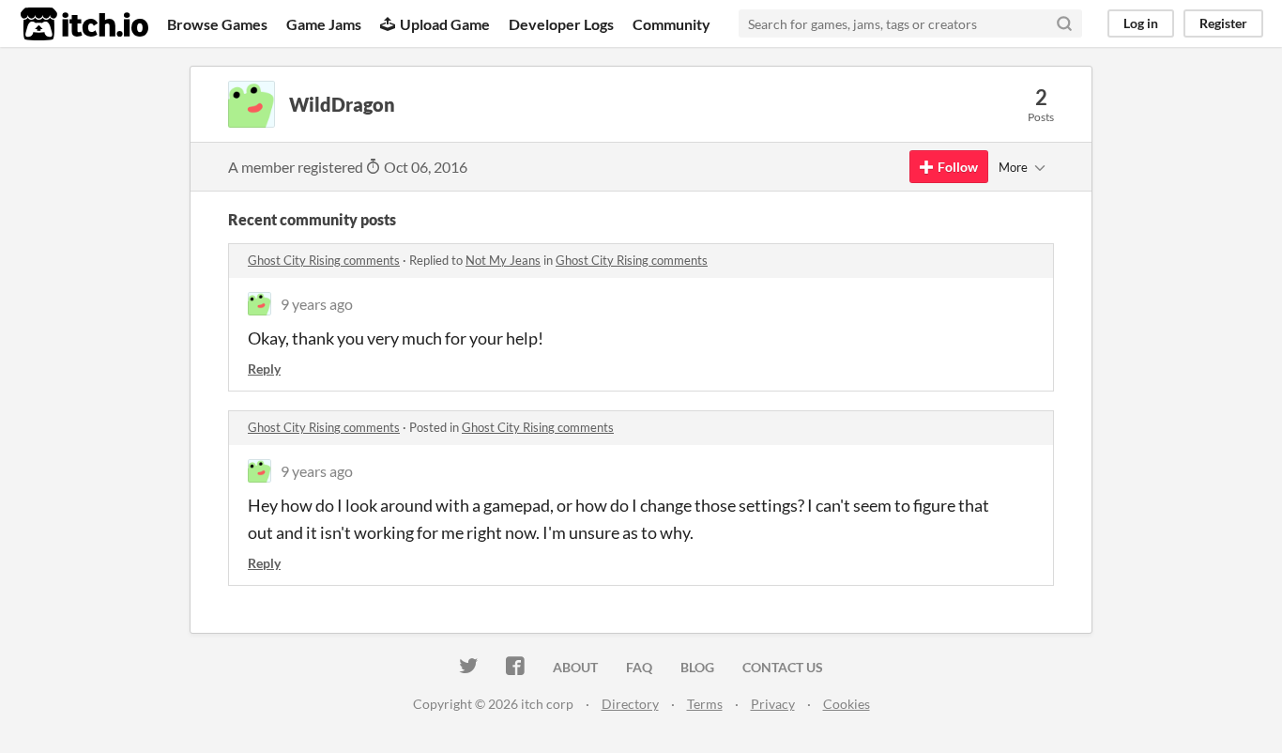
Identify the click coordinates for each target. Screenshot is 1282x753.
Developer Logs (561, 24)
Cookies (846, 704)
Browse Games (217, 24)
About (575, 667)
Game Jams (323, 24)
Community (671, 24)
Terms (705, 704)
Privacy (773, 704)
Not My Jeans (503, 260)
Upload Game (445, 24)
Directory (630, 704)
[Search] (1064, 23)
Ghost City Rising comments (324, 260)
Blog (697, 667)
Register (1223, 23)
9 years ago (317, 304)
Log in (1140, 23)
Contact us (782, 667)
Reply (264, 368)
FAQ (639, 667)
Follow (958, 167)
